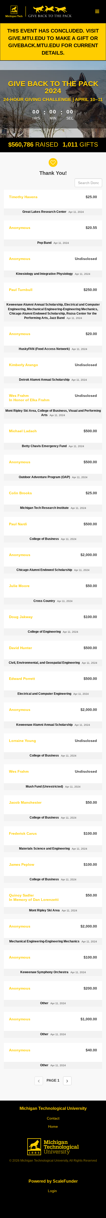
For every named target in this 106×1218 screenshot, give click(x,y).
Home (53, 1126)
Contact (53, 1118)
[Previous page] (38, 1080)
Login (52, 1191)
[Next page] (67, 1080)
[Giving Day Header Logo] (38, 11)
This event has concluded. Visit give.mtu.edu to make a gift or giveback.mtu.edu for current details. (53, 42)
